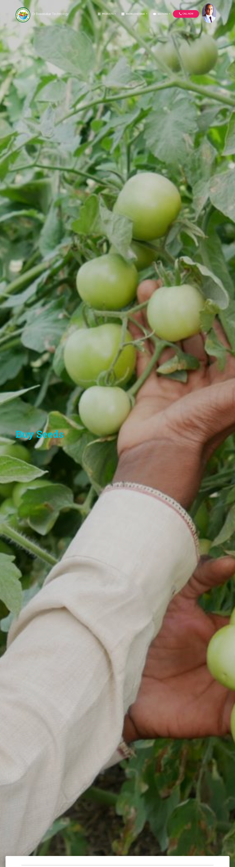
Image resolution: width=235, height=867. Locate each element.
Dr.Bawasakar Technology (50, 14)
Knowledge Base (133, 14)
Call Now (186, 13)
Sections (160, 14)
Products (105, 14)
